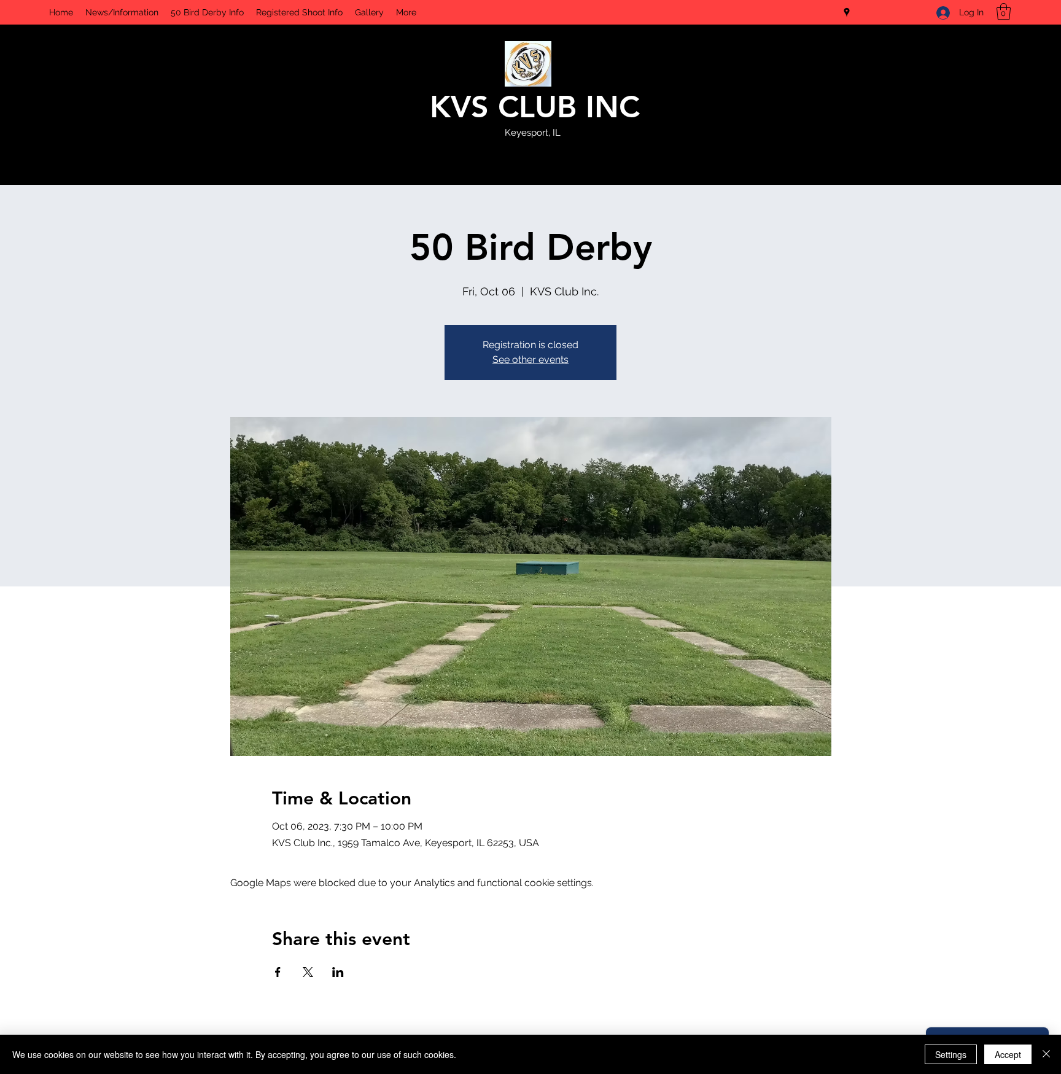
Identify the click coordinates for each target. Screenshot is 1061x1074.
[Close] (1046, 1054)
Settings (950, 1054)
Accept (1008, 1054)
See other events (530, 359)
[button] (1004, 11)
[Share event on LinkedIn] (338, 972)
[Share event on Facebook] (278, 972)
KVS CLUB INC (535, 106)
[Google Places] (847, 12)
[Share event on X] (308, 972)
